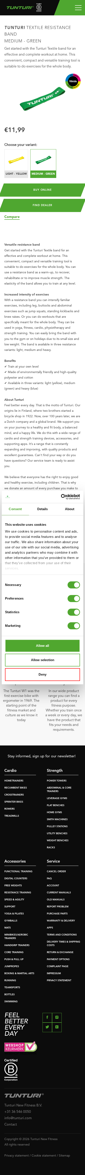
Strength (55, 771)
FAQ (49, 879)
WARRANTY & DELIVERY (61, 921)
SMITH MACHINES (57, 819)
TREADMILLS (11, 816)
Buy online (42, 190)
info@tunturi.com (18, 1118)
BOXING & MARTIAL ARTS (19, 973)
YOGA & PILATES (14, 914)
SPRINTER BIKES (13, 802)
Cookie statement (44, 1155)
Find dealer (42, 205)
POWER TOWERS (56, 781)
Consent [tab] (15, 509)
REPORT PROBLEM (57, 907)
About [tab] (70, 509)
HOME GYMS (54, 812)
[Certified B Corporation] (42, 1070)
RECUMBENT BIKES (15, 788)
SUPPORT (9, 907)
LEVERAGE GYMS (57, 798)
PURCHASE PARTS (57, 914)
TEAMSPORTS (12, 987)
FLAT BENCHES (55, 805)
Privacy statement (16, 1155)
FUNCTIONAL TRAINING (18, 871)
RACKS (51, 848)
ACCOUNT (53, 886)
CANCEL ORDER (56, 871)
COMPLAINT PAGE (57, 966)
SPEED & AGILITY (14, 900)
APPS (50, 928)
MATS (7, 928)
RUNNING (10, 980)
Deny (42, 674)
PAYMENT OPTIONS (58, 959)
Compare (12, 217)
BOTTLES (9, 995)
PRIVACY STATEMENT (59, 980)
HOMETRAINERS (13, 781)
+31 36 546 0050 (17, 1112)
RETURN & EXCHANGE (60, 952)
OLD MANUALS (56, 900)
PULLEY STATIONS (57, 826)
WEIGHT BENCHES (57, 841)
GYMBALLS (10, 921)
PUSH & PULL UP (14, 959)
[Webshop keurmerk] (42, 1047)
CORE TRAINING (14, 952)
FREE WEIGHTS (13, 886)
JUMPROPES (11, 966)
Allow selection (42, 660)
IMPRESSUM (54, 973)
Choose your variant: (20, 145)
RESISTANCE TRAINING (17, 893)
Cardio (10, 771)
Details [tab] (42, 509)
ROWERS (9, 809)
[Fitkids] (73, 81)
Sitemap (64, 1155)
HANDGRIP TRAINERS (16, 945)
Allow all (42, 645)
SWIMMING (11, 1002)
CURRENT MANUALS (59, 893)
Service (53, 861)
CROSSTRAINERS (14, 795)
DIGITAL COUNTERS (15, 879)
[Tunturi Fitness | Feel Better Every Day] (22, 8)
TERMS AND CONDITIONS (62, 935)
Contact (10, 1124)
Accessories (15, 861)
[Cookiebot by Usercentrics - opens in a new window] (61, 497)
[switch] (74, 598)
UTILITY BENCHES (57, 833)
